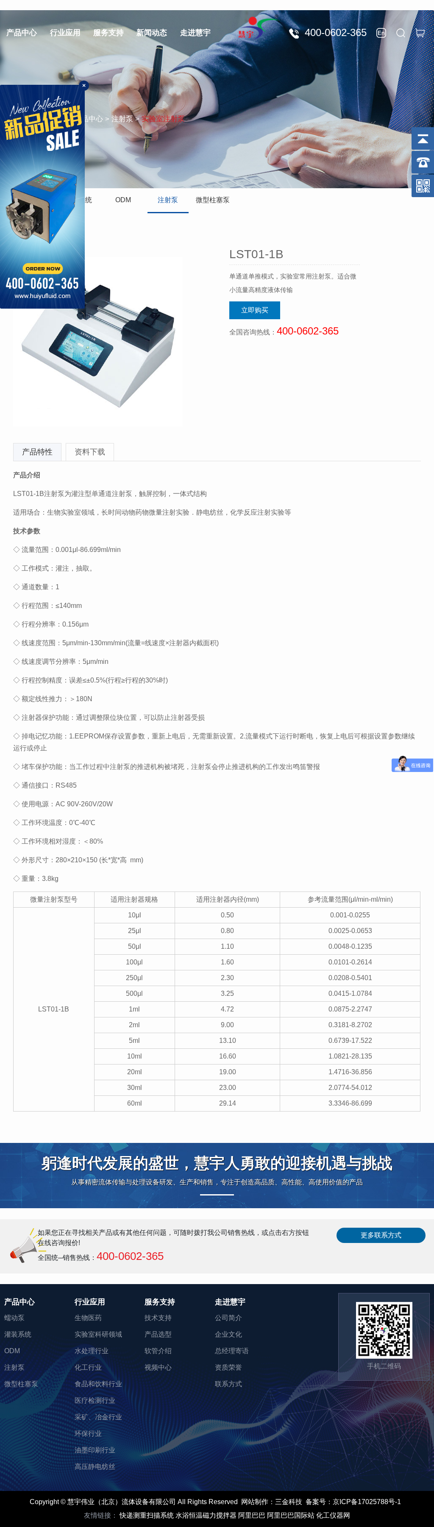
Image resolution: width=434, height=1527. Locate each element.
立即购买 (254, 310)
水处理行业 (91, 1350)
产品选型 (158, 1334)
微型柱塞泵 (213, 199)
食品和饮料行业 (98, 1384)
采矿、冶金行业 (98, 1417)
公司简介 (228, 1317)
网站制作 (254, 1501)
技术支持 (158, 1317)
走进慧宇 (195, 32)
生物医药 (88, 1317)
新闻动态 (151, 32)
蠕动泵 (14, 1317)
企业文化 (228, 1334)
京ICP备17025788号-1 (367, 1501)
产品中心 (21, 32)
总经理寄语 (232, 1350)
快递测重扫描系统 (147, 1515)
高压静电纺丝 (95, 1466)
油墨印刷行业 (95, 1450)
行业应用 (65, 32)
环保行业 (88, 1433)
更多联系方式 (381, 1235)
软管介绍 (158, 1350)
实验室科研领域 (98, 1334)
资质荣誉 (228, 1367)
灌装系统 (17, 1334)
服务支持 (108, 32)
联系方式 (228, 1384)
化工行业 (88, 1367)
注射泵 (168, 199)
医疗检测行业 (95, 1400)
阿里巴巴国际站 (290, 1515)
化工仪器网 (333, 1515)
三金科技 (288, 1501)
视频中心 (158, 1367)
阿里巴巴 (251, 1515)
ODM (123, 199)
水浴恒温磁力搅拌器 (205, 1515)
